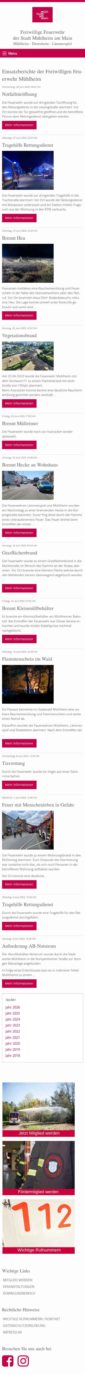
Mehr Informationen (19, 125)
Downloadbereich (19, 1293)
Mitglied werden (17, 1280)
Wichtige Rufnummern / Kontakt (31, 1319)
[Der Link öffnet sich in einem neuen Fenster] (9, 1364)
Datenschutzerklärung (24, 1325)
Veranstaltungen (18, 1286)
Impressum (12, 1332)
